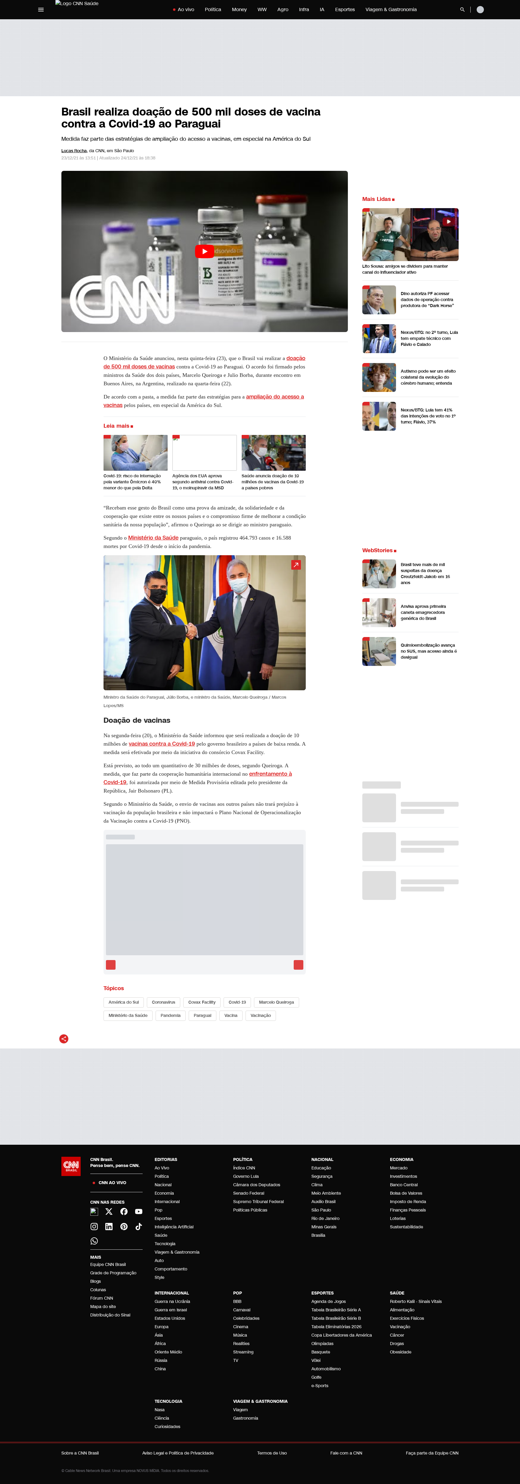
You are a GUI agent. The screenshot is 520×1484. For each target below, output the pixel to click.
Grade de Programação (113, 1273)
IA (322, 9)
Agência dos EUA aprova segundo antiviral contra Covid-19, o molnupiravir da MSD (203, 482)
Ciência (162, 1418)
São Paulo (321, 1210)
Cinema (240, 1327)
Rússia (161, 1360)
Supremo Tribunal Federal (258, 1202)
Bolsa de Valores (406, 1193)
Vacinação (400, 1327)
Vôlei (315, 1360)
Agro (282, 9)
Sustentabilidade (406, 1227)
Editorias (166, 1159)
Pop (158, 1210)
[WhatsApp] (94, 1241)
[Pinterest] (124, 1226)
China (160, 1369)
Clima (317, 1185)
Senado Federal (248, 1193)
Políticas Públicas (250, 1210)
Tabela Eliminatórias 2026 (336, 1327)
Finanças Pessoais (408, 1210)
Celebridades (246, 1318)
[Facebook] (124, 1211)
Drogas (397, 1344)
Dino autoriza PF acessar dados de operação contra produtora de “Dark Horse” (427, 300)
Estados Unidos (170, 1318)
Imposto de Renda (408, 1202)
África (160, 1344)
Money (239, 9)
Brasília (318, 1235)
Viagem (240, 1410)
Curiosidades (167, 1427)
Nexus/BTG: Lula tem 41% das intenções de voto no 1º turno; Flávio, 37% (428, 416)
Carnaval (241, 1310)
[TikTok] (139, 1226)
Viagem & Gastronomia (391, 9)
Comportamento (171, 1269)
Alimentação (402, 1310)
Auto (159, 1261)
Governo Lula (246, 1176)
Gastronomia (245, 1418)
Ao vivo (186, 9)
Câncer (397, 1335)
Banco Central (404, 1185)
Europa (162, 1327)
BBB (237, 1301)
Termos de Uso (272, 1453)
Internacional (167, 1202)
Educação (321, 1168)
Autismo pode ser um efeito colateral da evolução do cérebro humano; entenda (428, 377)
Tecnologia (165, 1244)
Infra (304, 9)
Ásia (159, 1335)
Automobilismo (326, 1369)
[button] (205, 632)
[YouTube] (139, 1211)
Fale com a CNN (346, 1453)
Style (159, 1277)
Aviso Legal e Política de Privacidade (178, 1453)
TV (235, 1360)
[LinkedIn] (109, 1226)
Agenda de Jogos (328, 1301)
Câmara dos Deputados (256, 1185)
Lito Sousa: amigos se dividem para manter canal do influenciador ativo (405, 269)
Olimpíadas (322, 1344)
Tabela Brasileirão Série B (336, 1318)
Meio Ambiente (326, 1193)
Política (213, 9)
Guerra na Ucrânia (172, 1301)
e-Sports (319, 1386)
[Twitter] (109, 1211)
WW (262, 9)
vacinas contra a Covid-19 (162, 744)
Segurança (322, 1176)
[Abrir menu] (41, 9)
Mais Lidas (376, 199)
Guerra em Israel (171, 1310)
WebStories (377, 550)
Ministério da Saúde (153, 538)
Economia (164, 1193)
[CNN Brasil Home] (92, 9)
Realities (241, 1344)
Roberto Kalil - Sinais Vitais (416, 1301)
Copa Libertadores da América (341, 1335)
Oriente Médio (168, 1352)
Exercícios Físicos (407, 1318)
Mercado (398, 1168)
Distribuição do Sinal (110, 1315)
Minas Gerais (323, 1227)
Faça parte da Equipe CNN (432, 1453)
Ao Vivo (162, 1168)
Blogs (95, 1281)
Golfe (316, 1377)
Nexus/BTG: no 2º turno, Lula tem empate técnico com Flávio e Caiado (429, 338)
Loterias (398, 1218)
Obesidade (400, 1352)
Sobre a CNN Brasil (80, 1453)
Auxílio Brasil (323, 1202)
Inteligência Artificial (174, 1227)
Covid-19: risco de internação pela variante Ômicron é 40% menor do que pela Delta (132, 482)
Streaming (243, 1352)
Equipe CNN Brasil (108, 1264)
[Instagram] (94, 1226)
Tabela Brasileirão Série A (336, 1310)
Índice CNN (244, 1168)
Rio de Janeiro (325, 1218)
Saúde (161, 1235)
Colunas (98, 1290)
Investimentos (403, 1176)
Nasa (160, 1410)
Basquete (320, 1352)
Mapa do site (103, 1307)
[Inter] (94, 1212)
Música (240, 1335)
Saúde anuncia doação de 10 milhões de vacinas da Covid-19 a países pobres (273, 482)
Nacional (163, 1185)
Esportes (345, 9)
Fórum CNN (101, 1298)
